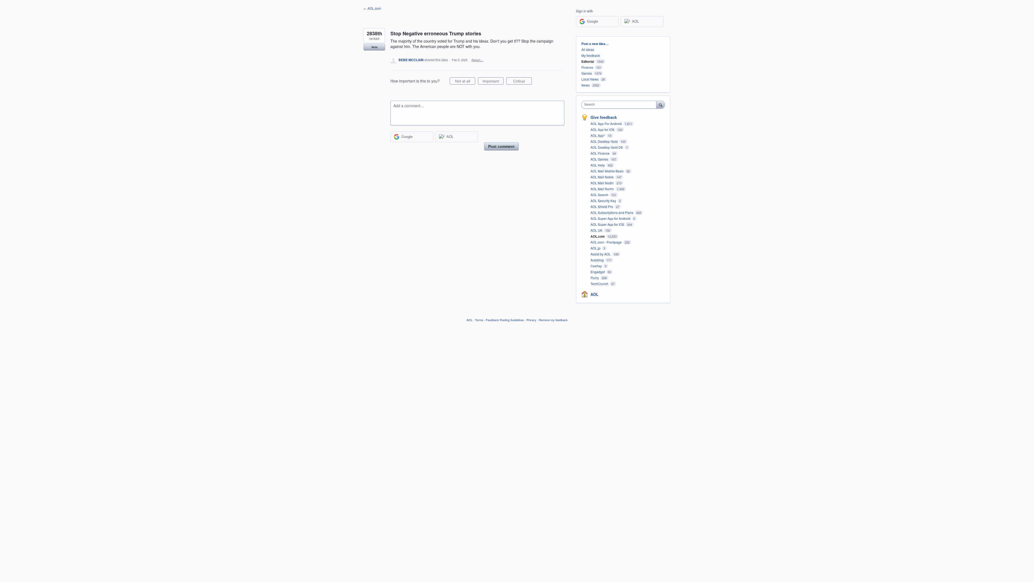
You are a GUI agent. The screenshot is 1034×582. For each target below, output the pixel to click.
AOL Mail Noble (602, 177)
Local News (590, 79)
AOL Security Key (604, 200)
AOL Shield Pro (602, 206)
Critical (522, 82)
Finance (587, 67)
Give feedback (604, 117)
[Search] (660, 104)
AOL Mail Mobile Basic (607, 171)
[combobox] (620, 104)
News (585, 85)
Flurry (595, 277)
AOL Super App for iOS (608, 224)
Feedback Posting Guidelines (505, 320)
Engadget (598, 271)
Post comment (501, 146)
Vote (374, 47)
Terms (479, 320)
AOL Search (600, 194)
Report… (477, 60)
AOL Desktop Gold (605, 141)
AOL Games (600, 159)
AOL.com (598, 236)
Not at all (465, 82)
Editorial (587, 61)
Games (586, 73)
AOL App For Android (607, 123)
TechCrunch (600, 283)
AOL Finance (600, 153)
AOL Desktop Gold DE (607, 147)
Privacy (531, 320)
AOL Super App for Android (611, 218)
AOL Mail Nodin (602, 183)
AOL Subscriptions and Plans (612, 212)
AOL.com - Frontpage (607, 242)
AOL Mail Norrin (603, 188)
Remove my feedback (553, 320)
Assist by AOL (601, 254)
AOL (595, 294)
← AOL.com (372, 8)
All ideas (587, 49)
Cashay (597, 266)
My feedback (590, 55)
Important (493, 82)
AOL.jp (596, 248)
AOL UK (597, 230)
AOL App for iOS (603, 129)
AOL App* (598, 135)
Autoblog (598, 260)
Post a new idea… (595, 43)
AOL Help (598, 165)
